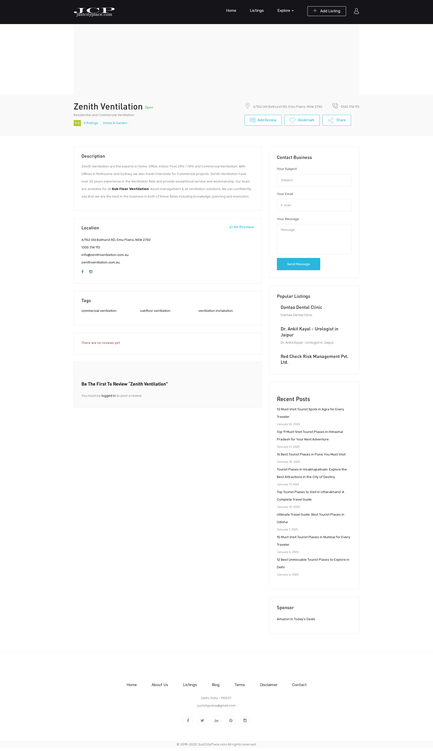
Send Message (298, 264)
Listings (257, 10)
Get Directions (243, 227)
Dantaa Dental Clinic (301, 307)
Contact (299, 685)
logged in (108, 396)
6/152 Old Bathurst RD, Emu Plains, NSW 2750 (287, 107)
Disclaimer (268, 685)
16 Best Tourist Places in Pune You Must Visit (311, 454)
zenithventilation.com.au (100, 262)
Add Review (267, 120)
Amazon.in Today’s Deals (296, 619)
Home (231, 10)
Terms (239, 685)
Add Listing (329, 11)
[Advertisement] (216, 59)
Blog (216, 685)
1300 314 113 (90, 247)
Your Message (288, 219)
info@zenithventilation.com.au (105, 255)
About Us (160, 685)
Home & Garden (115, 123)
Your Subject (287, 169)
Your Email (285, 194)
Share (341, 120)
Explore (284, 10)
